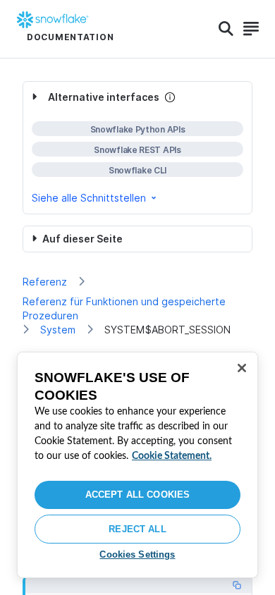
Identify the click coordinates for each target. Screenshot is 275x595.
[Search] (226, 29)
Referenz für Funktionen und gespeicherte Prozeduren (124, 308)
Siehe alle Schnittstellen (89, 198)
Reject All (137, 529)
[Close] (241, 368)
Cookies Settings (137, 554)
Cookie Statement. (172, 456)
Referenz (45, 282)
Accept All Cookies (137, 494)
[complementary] (137, 147)
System (57, 330)
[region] (137, 465)
